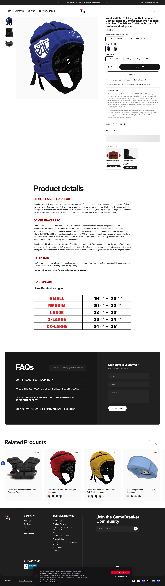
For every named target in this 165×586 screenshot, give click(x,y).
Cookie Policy (54, 582)
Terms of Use (58, 548)
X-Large (129, 59)
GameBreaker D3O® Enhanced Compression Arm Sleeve (129, 162)
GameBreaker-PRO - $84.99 (136, 39)
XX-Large (149, 59)
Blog (25, 527)
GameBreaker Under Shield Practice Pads (19, 491)
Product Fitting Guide (61, 536)
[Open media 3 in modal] (57, 58)
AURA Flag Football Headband (135, 491)
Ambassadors (29, 534)
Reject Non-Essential (120, 576)
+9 (103, 496)
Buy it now (133, 74)
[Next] (106, 2)
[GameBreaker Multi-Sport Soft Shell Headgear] (102, 468)
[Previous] (59, 2)
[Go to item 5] (9, 32)
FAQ (54, 533)
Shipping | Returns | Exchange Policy (65, 543)
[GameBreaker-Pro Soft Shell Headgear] (62, 468)
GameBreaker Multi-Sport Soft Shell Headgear (98, 491)
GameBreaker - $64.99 (115, 39)
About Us (27, 521)
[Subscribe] (136, 528)
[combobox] (150, 2)
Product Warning (59, 524)
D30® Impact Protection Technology (62, 528)
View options (113, 166)
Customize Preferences (120, 580)
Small (109, 59)
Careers (27, 531)
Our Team (27, 524)
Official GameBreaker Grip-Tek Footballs (113, 161)
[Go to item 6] (9, 43)
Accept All (121, 572)
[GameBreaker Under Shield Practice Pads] (23, 468)
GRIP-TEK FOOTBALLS (81, 2)
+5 (63, 496)
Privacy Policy (58, 539)
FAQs (65, 368)
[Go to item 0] (9, 21)
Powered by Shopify (25, 581)
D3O (46, 237)
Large (139, 59)
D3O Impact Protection (56, 231)
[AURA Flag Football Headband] (141, 468)
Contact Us (57, 521)
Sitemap (56, 551)
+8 (143, 496)
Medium (119, 59)
